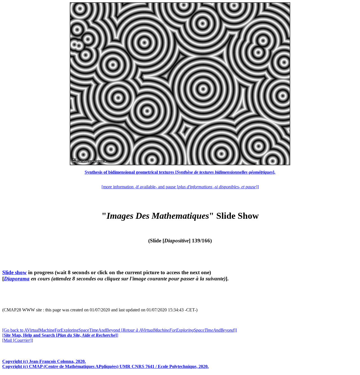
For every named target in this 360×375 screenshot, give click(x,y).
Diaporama (17, 279)
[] (60, 335)
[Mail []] (17, 340)
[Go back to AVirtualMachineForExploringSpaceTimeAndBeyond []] (119, 330)
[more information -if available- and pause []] (180, 186)
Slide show (14, 272)
